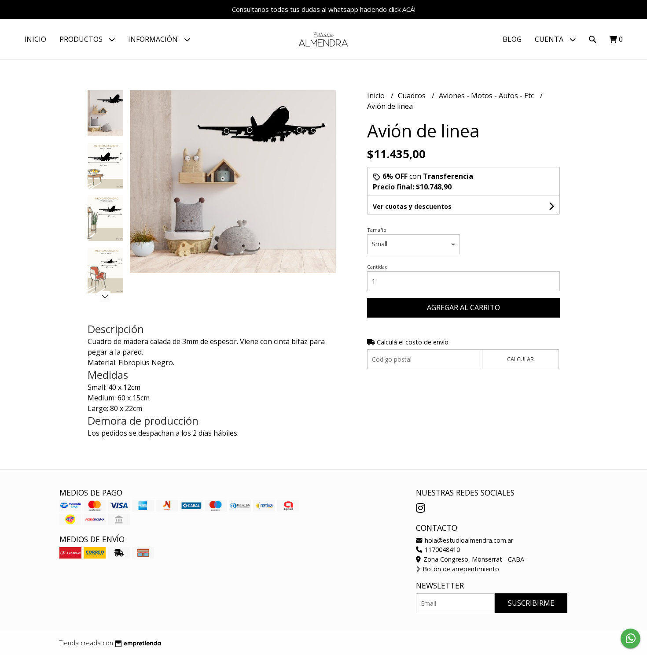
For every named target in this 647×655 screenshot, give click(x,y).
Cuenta (550, 39)
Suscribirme (531, 603)
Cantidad (377, 266)
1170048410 (441, 549)
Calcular (520, 359)
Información (154, 39)
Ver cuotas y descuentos (412, 206)
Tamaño (376, 229)
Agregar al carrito (463, 307)
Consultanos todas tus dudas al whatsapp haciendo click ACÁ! (323, 9)
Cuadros (412, 95)
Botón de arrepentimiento (460, 569)
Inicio (35, 39)
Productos (81, 39)
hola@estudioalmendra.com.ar (468, 540)
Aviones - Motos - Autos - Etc (487, 95)
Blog (512, 39)
